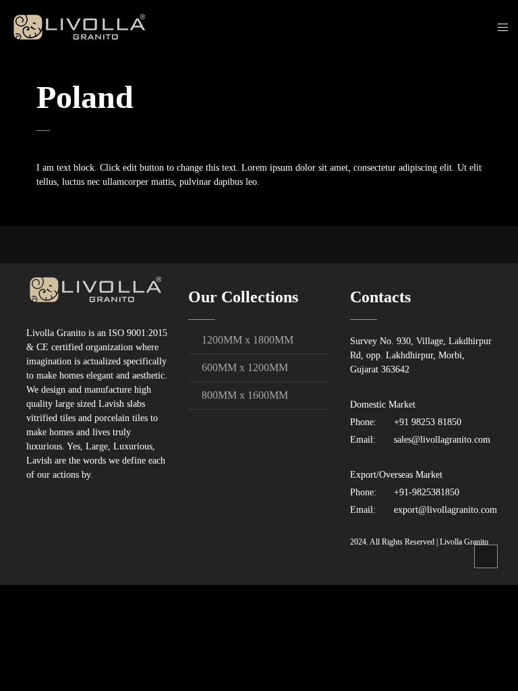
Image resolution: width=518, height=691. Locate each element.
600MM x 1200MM (245, 367)
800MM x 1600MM (245, 395)
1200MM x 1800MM (247, 340)
